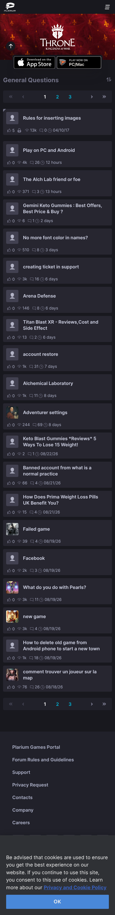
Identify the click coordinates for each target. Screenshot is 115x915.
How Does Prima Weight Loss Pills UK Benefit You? (60, 500)
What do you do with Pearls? (54, 587)
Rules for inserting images (52, 118)
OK (57, 901)
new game (34, 616)
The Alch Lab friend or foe (51, 179)
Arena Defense (39, 296)
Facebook (34, 558)
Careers (21, 822)
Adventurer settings (45, 412)
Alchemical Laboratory (48, 383)
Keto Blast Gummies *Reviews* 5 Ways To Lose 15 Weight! (59, 442)
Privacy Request (30, 785)
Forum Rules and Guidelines (43, 760)
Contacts (22, 797)
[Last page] (104, 96)
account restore (40, 354)
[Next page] (92, 96)
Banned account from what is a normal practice (57, 471)
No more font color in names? (55, 237)
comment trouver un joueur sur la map (60, 675)
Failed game (36, 529)
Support (21, 772)
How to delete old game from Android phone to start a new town (61, 646)
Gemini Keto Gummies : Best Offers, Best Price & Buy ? (62, 208)
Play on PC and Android (49, 150)
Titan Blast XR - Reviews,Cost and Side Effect (60, 325)
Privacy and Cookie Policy (75, 887)
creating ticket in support (51, 267)
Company (22, 810)
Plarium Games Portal (36, 747)
